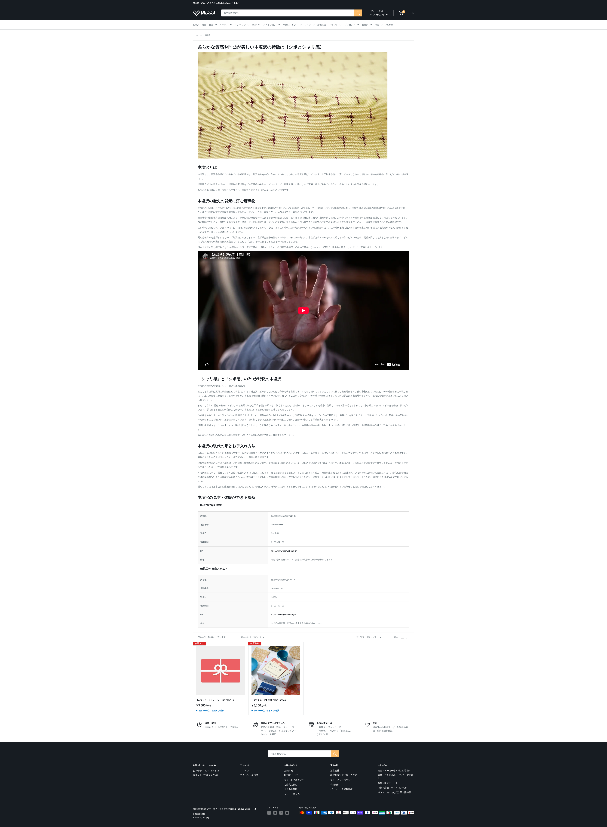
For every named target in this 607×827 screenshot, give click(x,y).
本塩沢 (208, 35)
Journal (389, 24)
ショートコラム (292, 794)
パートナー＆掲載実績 (341, 789)
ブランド (333, 24)
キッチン (224, 24)
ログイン (244, 770)
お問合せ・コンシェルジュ (206, 770)
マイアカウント (377, 14)
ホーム (199, 35)
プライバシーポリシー (341, 779)
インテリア (240, 24)
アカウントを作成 (249, 775)
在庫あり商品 (199, 24)
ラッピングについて (294, 779)
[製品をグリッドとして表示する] (402, 637)
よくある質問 (290, 789)
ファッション (269, 24)
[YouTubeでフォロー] (287, 813)
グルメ (307, 24)
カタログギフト (290, 24)
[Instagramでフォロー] (281, 813)
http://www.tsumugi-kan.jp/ (284, 551)
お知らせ (288, 770)
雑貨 (254, 24)
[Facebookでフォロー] (269, 813)
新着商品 (321, 24)
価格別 (365, 24)
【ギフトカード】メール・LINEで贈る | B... (216, 700)
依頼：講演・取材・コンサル (392, 787)
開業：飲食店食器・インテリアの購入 (395, 777)
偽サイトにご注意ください (206, 775)
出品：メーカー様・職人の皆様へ (394, 770)
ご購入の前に (290, 784)
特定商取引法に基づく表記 (343, 775)
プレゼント (349, 24)
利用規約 (334, 784)
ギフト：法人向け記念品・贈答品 (394, 792)
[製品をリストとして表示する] (407, 637)
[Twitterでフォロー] (275, 813)
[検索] (358, 12)
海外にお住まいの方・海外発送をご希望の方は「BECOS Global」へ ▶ (225, 809)
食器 (211, 24)
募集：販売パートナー (389, 783)
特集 (377, 24)
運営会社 (334, 770)
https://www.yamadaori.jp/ (283, 614)
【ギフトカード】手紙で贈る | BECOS (268, 700)
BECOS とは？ (291, 775)
